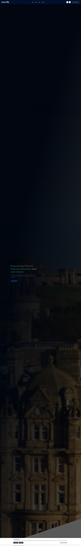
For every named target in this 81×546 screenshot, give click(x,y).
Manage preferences (63, 542)
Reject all (21, 542)
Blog (39, 2)
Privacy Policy (15, 545)
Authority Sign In (75, 2)
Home (33, 2)
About (36, 2)
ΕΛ (69, 2)
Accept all (15, 542)
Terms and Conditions (21, 545)
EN (67, 2)
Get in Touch (14, 282)
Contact (43, 2)
